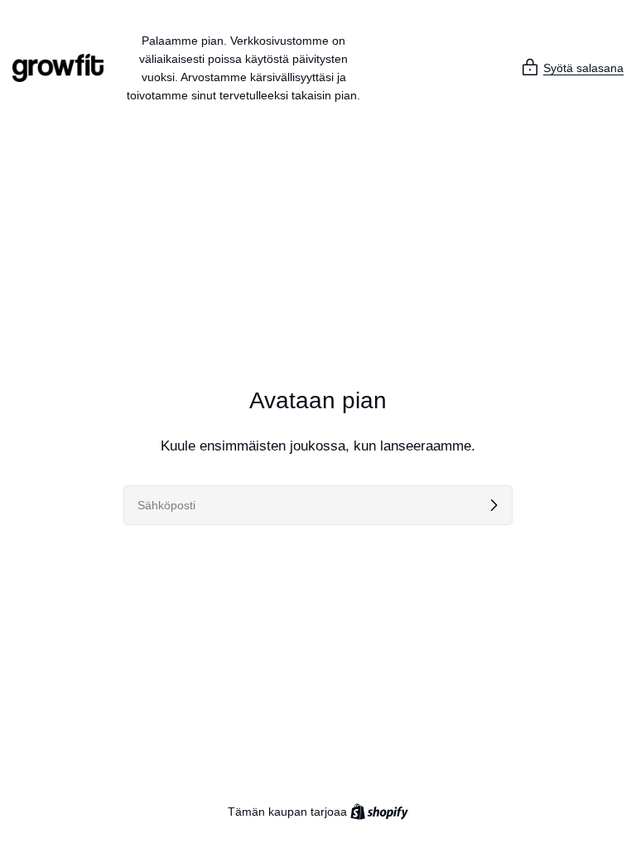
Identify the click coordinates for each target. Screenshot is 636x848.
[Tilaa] (493, 505)
